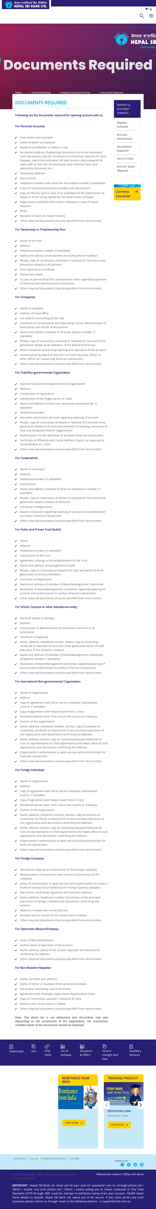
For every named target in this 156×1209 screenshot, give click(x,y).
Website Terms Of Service (54, 1158)
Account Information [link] (124, 136)
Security (34, 1158)
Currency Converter (123, 193)
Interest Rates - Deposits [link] (127, 168)
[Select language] (150, 9)
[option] (123, 1107)
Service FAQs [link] (125, 158)
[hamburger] (151, 16)
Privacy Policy (20, 1158)
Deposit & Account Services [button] (75, 92)
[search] (141, 16)
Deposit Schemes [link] (122, 124)
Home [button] (18, 92)
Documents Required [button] (112, 92)
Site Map (75, 1158)
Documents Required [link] (124, 148)
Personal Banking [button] (41, 92)
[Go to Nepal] (24, 6)
